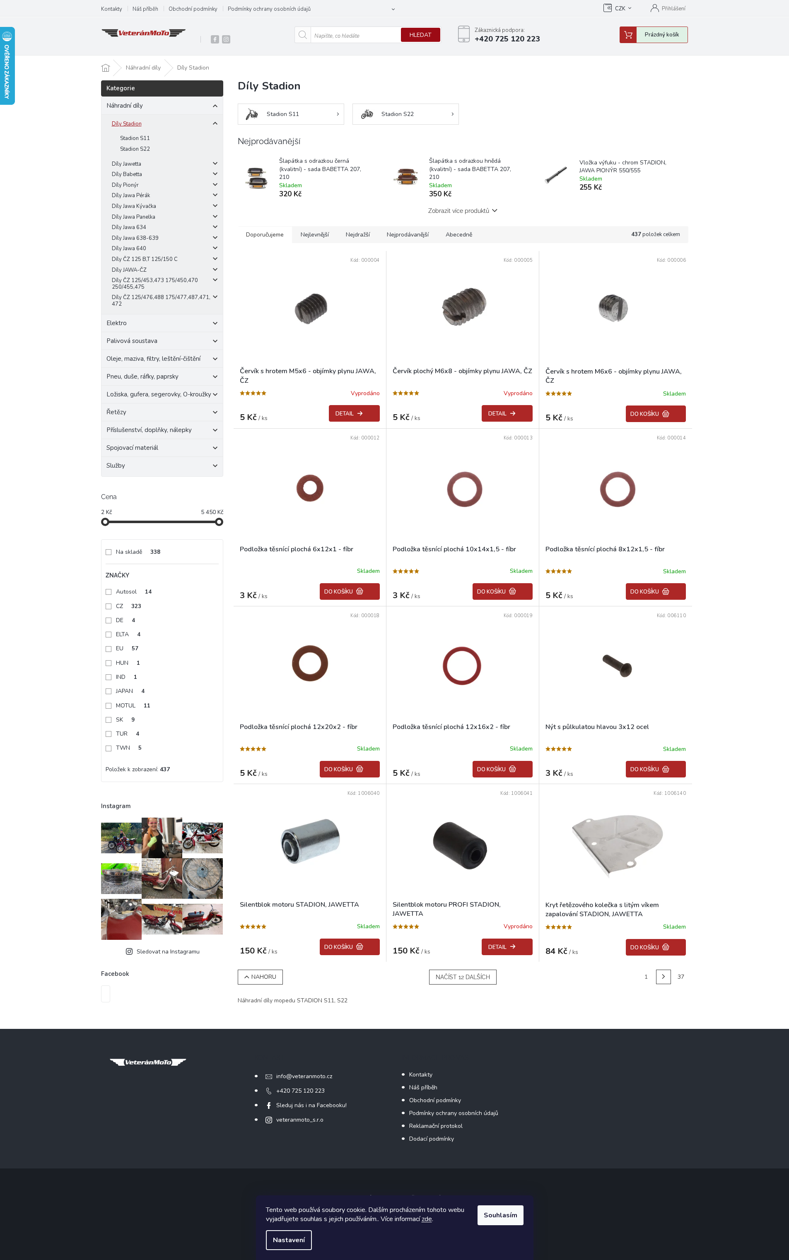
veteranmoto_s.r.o (299, 1120)
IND (126, 677)
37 (681, 977)
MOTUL (133, 706)
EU (127, 648)
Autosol (134, 592)
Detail (344, 414)
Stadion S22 (135, 149)
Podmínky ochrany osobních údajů (269, 9)
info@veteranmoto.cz (304, 1076)
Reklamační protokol (436, 1126)
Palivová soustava (131, 341)
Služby (115, 465)
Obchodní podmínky (193, 9)
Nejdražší (358, 235)
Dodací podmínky (431, 1139)
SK (125, 720)
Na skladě (138, 552)
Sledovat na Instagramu (168, 952)
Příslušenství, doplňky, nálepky (149, 430)
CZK (620, 8)
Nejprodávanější (408, 235)
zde (427, 1219)
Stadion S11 (135, 138)
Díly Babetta (127, 174)
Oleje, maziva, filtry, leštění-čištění (153, 359)
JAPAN (130, 691)
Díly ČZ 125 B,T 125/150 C (145, 259)
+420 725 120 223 (300, 1091)
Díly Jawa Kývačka (134, 206)
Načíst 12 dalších (463, 977)
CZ (128, 606)
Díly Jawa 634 (129, 227)
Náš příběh (145, 9)
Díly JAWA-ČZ (129, 270)
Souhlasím (500, 1215)
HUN (128, 663)
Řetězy (116, 412)
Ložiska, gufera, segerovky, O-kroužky (158, 394)
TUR (127, 734)
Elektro (116, 323)
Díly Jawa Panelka (133, 217)
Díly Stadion (127, 124)
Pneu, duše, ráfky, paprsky (142, 376)
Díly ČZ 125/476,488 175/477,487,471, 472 (161, 301)
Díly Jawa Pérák (131, 195)
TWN (129, 748)
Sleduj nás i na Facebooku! (311, 1105)
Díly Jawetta (126, 164)
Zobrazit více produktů (458, 211)
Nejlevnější (315, 235)
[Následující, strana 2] (663, 977)
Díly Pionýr (125, 185)
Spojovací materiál (132, 448)
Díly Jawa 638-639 (135, 238)
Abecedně (459, 235)
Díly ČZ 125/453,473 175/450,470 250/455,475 (155, 284)
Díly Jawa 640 (129, 248)
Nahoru (263, 977)
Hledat (421, 35)
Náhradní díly (124, 105)
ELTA (128, 634)
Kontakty (111, 9)
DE (125, 620)
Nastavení (289, 1240)
